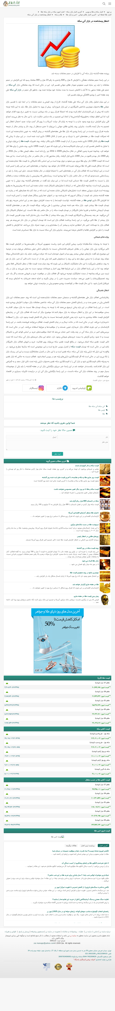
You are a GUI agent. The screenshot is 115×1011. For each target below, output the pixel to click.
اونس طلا (102, 410)
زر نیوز (109, 11)
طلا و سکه (58, 14)
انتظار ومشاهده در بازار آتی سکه (39, 14)
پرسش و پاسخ (23, 931)
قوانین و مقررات (10, 931)
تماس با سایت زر (91, 931)
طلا (104, 413)
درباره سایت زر (105, 931)
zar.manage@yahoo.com (44, 943)
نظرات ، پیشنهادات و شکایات (73, 931)
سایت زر (73, 935)
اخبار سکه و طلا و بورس (94, 11)
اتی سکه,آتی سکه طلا (97, 406)
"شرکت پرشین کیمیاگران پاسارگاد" (84, 959)
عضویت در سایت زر (53, 931)
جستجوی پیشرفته (37, 931)
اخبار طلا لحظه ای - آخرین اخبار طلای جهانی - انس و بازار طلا (88, 14)
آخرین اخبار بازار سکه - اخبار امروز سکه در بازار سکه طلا (61, 11)
